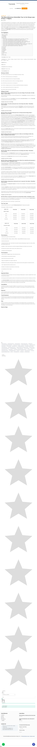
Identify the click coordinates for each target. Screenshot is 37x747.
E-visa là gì (32, 350)
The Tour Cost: (4, 46)
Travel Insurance (5, 52)
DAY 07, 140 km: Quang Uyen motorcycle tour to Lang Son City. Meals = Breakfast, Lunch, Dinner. (15, 44)
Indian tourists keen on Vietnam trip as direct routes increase (27, 715)
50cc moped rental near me (11, 343)
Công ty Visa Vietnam (31, 347)
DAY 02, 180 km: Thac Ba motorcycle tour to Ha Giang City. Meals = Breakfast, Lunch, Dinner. (15, 39)
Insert (1, 746)
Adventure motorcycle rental (24, 343)
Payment (3, 51)
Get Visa (12, 351)
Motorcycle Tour (5, 296)
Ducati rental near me (27, 350)
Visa (3, 53)
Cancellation (3, 50)
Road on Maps (4, 54)
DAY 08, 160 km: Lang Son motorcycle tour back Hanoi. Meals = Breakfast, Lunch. (13, 45)
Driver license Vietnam (30, 349)
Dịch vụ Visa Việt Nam (26, 348)
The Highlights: (4, 35)
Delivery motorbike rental (20, 348)
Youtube (3, 717)
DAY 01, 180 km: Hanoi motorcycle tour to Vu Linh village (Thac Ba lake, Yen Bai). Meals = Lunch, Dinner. (16, 38)
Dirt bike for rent (32, 348)
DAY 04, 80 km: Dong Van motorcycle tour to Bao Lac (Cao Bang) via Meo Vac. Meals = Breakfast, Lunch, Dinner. (17, 41)
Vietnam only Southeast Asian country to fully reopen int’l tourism (26, 719)
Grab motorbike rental (16, 351)
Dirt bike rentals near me (4, 349)
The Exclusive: (4, 48)
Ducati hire (18, 350)
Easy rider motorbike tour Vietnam (5, 351)
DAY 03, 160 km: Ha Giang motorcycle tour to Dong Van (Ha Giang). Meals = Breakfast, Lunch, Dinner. (16, 40)
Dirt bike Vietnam (11, 349)
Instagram (2, 720)
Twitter (3, 716)
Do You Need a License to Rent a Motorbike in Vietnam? (20, 349)
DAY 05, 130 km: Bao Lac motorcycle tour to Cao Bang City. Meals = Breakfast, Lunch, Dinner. (15, 42)
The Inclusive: (4, 47)
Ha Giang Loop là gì (27, 351)
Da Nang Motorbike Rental (13, 348)
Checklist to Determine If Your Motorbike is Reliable (22, 347)
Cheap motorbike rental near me (11, 347)
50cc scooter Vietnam (17, 343)
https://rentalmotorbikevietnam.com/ (8, 729)
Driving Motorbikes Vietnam (12, 350)
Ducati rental (22, 350)
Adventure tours (30, 343)
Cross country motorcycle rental (5, 348)
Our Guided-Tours (3, 15)
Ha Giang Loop (21, 351)
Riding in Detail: (4, 37)
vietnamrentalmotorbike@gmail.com (8, 728)
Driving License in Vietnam (5, 350)
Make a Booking (24, 8)
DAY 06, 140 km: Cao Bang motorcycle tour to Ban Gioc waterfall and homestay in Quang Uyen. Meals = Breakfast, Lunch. (18, 43)
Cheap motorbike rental (4, 347)
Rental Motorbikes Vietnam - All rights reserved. (28, 736)
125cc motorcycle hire (4, 343)
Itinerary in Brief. (4, 36)
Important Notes (4, 49)
